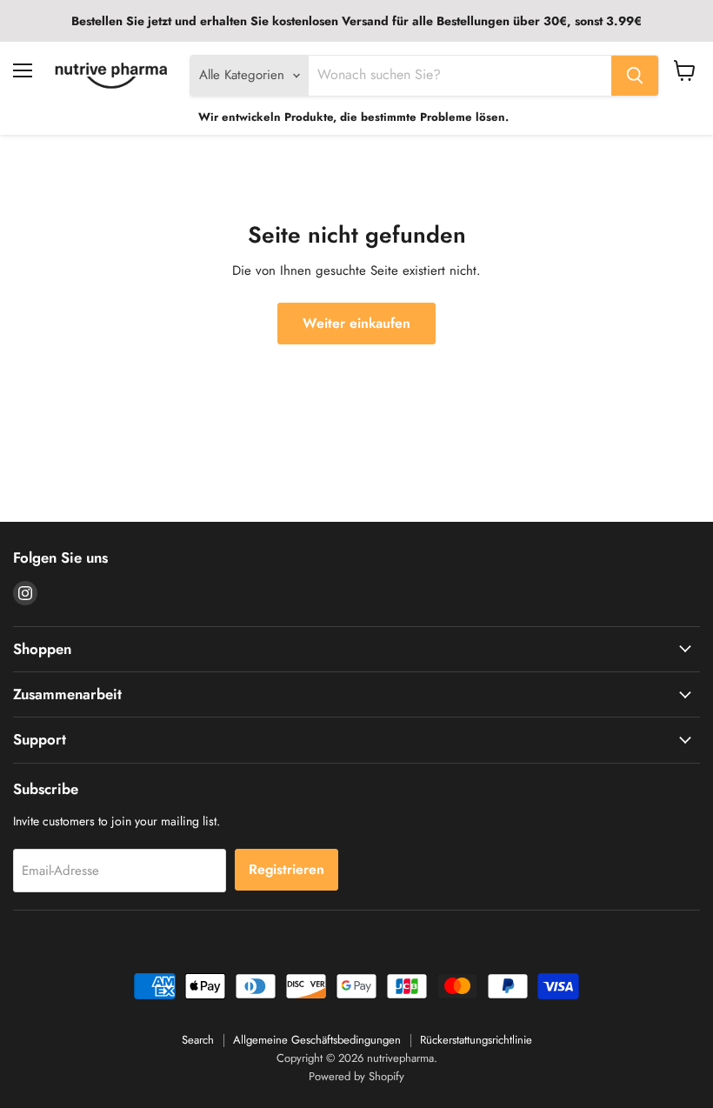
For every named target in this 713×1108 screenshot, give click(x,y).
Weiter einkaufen (356, 323)
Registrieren (286, 869)
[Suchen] (634, 76)
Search (198, 1039)
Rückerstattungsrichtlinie (476, 1039)
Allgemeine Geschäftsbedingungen (317, 1039)
